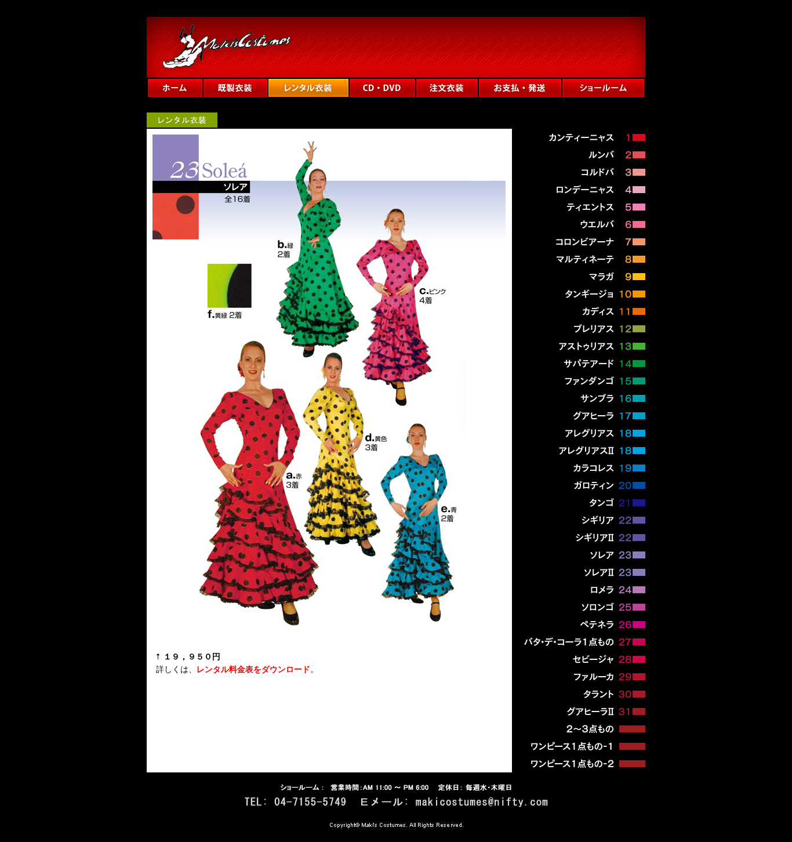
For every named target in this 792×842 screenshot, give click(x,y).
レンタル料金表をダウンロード (253, 669)
